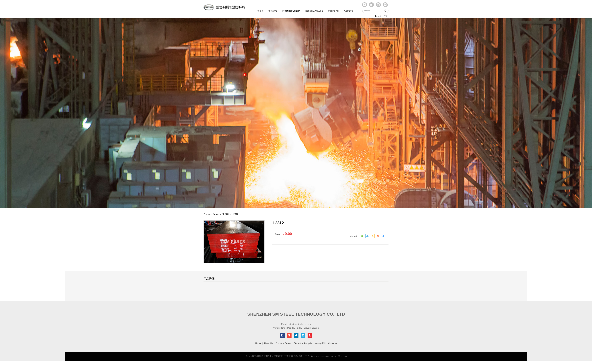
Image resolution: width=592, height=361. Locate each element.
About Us (272, 10)
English (378, 16)
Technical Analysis (314, 10)
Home (260, 10)
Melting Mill (333, 10)
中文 (386, 16)
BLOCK (225, 214)
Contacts (348, 10)
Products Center (291, 10)
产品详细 (209, 278)
